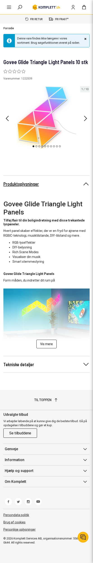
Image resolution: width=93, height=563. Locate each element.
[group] (46, 117)
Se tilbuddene (20, 433)
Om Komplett (15, 481)
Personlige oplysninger (19, 529)
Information (14, 460)
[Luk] (84, 38)
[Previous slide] (7, 118)
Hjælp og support (19, 471)
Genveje (11, 449)
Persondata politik (16, 515)
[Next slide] (85, 118)
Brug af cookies (14, 522)
